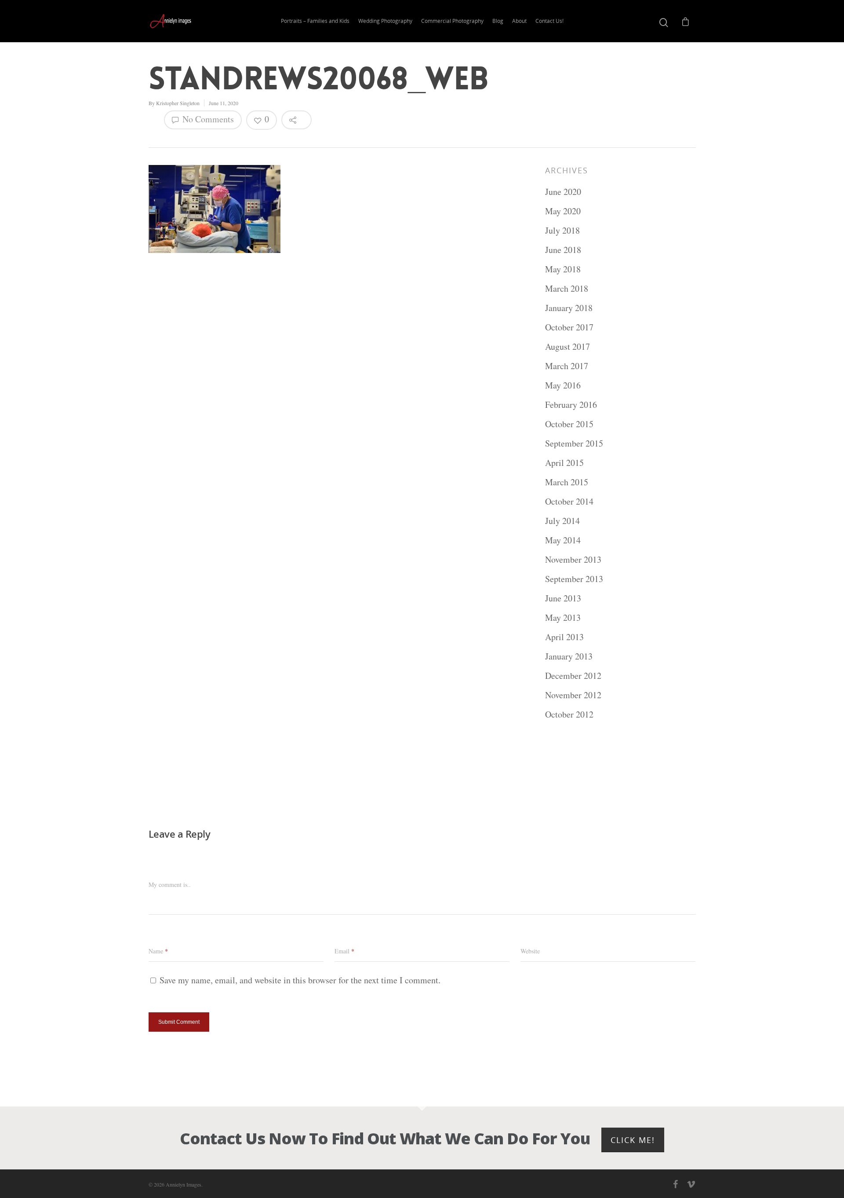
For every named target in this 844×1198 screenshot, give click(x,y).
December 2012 (573, 675)
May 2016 (563, 385)
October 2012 (569, 714)
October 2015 (569, 424)
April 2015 (564, 463)
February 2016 (571, 404)
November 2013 (573, 559)
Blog (497, 21)
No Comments (207, 119)
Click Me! (633, 1140)
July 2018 (562, 230)
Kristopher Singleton (178, 102)
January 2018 (569, 308)
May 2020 (563, 211)
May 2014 (563, 540)
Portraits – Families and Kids (315, 21)
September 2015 (574, 443)
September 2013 (574, 579)
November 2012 (573, 695)
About (519, 21)
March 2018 (566, 288)
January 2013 (569, 656)
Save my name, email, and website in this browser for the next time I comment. (300, 980)
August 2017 (567, 346)
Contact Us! (549, 21)
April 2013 (564, 637)
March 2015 (566, 482)
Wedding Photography (385, 21)
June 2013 (563, 598)
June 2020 (563, 192)
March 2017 (566, 366)
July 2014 (562, 521)
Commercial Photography (452, 21)
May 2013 (563, 617)
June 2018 (563, 250)
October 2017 (569, 327)
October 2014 (569, 501)
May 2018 (563, 269)
